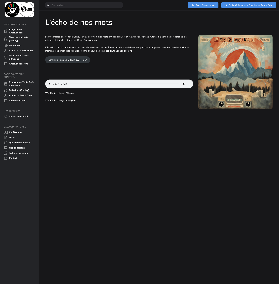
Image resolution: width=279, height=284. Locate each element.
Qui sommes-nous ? (17, 142)
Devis (9, 137)
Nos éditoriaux (14, 148)
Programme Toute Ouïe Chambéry (19, 84)
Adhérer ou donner (16, 153)
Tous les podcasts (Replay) (16, 39)
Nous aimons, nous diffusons (16, 57)
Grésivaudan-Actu (16, 64)
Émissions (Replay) (16, 90)
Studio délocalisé (16, 116)
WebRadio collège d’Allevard (60, 93)
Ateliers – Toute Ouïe (18, 95)
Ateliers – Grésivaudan (19, 50)
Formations (12, 45)
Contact (10, 158)
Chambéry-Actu (15, 101)
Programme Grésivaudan (13, 31)
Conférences (13, 132)
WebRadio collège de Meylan (60, 100)
